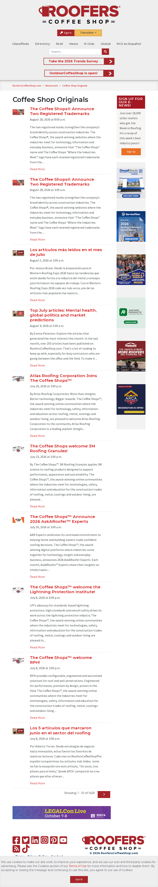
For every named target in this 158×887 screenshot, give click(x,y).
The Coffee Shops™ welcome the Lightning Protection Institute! (65, 589)
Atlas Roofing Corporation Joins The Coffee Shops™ (63, 378)
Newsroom (52, 85)
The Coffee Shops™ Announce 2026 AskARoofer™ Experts (62, 519)
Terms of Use (78, 866)
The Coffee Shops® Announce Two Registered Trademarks (62, 111)
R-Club (89, 44)
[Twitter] (25, 840)
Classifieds (20, 44)
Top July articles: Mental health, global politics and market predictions (63, 315)
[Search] (105, 51)
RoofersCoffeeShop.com (27, 85)
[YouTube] (63, 840)
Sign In (67, 32)
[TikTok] (25, 849)
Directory (42, 44)
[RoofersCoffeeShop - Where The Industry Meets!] (79, 14)
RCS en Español (129, 44)
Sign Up (131, 151)
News (73, 44)
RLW (59, 44)
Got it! (79, 879)
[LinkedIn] (35, 840)
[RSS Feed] (16, 849)
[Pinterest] (54, 840)
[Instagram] (44, 840)
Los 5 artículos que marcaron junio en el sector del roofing (61, 730)
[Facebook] (16, 840)
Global (106, 44)
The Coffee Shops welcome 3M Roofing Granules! (62, 448)
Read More (37, 169)
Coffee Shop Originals (74, 85)
